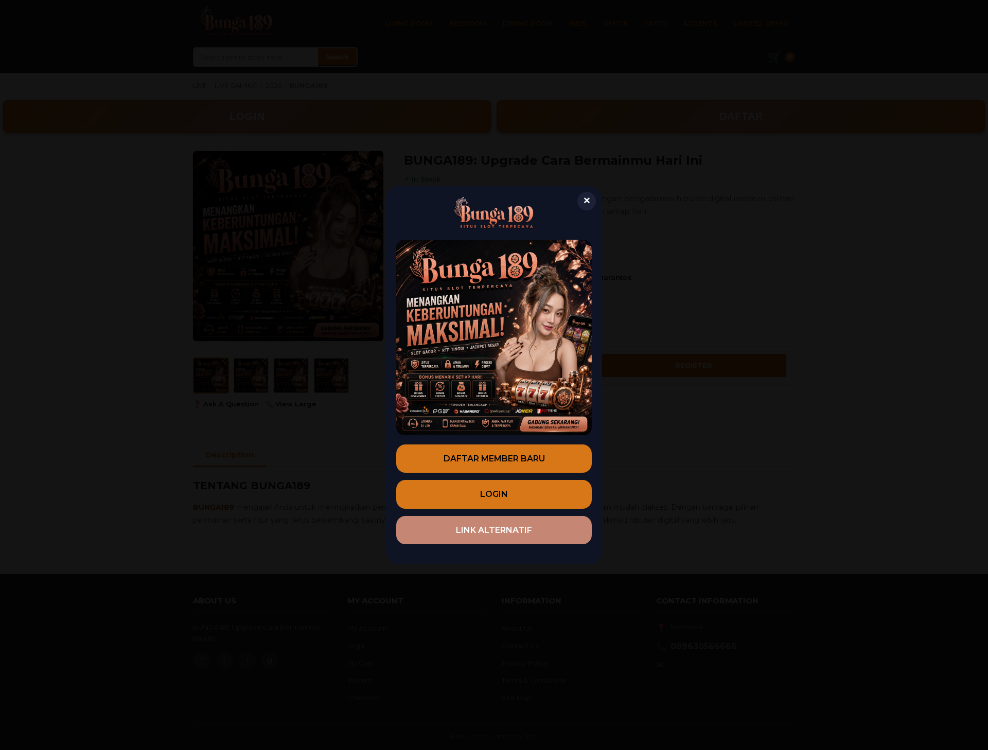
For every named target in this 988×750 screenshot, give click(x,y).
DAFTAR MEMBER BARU (494, 458)
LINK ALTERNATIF (494, 530)
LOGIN (494, 494)
